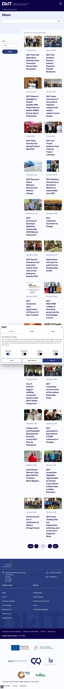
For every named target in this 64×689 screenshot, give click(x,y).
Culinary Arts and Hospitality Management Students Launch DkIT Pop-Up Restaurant (33, 436)
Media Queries (6, 618)
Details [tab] (32, 331)
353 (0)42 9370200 (55, 572)
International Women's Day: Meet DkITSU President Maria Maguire (32, 475)
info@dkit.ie (53, 577)
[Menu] (60, 3)
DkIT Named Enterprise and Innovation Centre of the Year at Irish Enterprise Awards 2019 (32, 267)
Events (4, 597)
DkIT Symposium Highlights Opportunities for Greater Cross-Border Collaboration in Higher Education (52, 481)
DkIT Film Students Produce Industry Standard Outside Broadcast (50, 63)
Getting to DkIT (7, 609)
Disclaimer (23, 686)
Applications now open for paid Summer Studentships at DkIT (52, 265)
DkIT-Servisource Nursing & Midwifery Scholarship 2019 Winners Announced (32, 226)
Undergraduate (38, 597)
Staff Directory (7, 613)
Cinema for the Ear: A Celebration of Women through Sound (32, 522)
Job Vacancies (7, 605)
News (4, 592)
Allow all (52, 360)
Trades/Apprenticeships (40, 609)
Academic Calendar (8, 601)
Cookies (15, 686)
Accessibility (6, 686)
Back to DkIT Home (10, 9)
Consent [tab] (11, 331)
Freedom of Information (30, 631)
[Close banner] (61, 327)
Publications (51, 631)
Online (35, 605)
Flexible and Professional (41, 601)
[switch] (24, 354)
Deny (11, 360)
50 (43, 546)
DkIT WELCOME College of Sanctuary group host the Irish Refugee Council (52, 309)
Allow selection (32, 360)
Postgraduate (37, 592)
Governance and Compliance (11, 631)
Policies (43, 631)
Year (3, 41)
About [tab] (53, 331)
